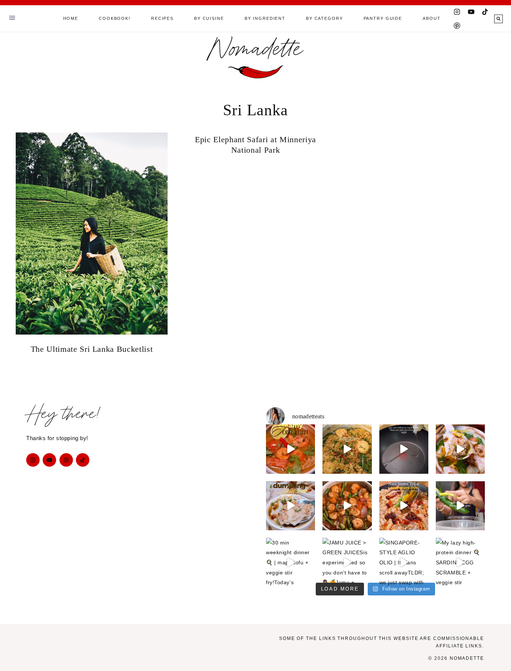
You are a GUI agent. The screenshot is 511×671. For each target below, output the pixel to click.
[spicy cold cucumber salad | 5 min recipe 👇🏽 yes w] (460, 505)
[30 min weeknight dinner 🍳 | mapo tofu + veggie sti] (290, 562)
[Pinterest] (457, 25)
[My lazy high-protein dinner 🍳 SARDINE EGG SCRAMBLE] (460, 562)
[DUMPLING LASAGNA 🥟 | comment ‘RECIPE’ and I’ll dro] (290, 505)
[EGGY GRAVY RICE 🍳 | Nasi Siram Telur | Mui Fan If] (403, 505)
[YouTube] (471, 11)
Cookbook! (115, 18)
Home (70, 18)
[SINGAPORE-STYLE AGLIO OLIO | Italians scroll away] (403, 562)
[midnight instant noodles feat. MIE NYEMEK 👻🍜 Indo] (346, 448)
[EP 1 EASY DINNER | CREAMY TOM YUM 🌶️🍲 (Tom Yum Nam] (290, 448)
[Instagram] (457, 11)
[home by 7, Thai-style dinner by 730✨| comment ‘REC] (346, 505)
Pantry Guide (383, 18)
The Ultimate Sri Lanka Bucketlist (92, 349)
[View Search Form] (498, 19)
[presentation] (92, 233)
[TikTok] (485, 11)
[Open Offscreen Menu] (12, 18)
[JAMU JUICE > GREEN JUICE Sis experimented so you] (346, 562)
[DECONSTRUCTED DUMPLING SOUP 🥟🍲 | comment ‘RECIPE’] (460, 448)
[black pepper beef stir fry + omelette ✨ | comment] (403, 448)
